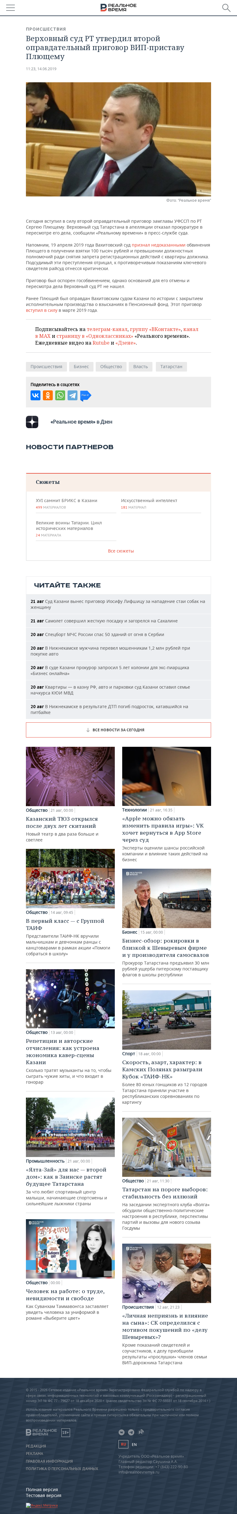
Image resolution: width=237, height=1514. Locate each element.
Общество (111, 366)
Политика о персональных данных (62, 1469)
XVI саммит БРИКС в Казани (66, 504)
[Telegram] (72, 395)
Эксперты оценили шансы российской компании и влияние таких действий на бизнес (165, 838)
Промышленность (45, 1161)
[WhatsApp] (60, 395)
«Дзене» (125, 342)
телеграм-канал (107, 329)
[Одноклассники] (48, 395)
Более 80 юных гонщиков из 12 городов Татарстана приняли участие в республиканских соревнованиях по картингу (164, 1082)
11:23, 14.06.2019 (41, 68)
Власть (140, 366)
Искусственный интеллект (149, 504)
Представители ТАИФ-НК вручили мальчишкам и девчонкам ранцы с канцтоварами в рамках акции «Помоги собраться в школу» (68, 937)
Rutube (101, 342)
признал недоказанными (158, 245)
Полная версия (42, 1489)
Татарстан (171, 366)
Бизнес (81, 366)
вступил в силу (41, 310)
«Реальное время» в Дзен (81, 421)
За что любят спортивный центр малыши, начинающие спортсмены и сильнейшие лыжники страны (66, 1186)
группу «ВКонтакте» (155, 329)
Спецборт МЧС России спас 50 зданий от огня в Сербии (97, 634)
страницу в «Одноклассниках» (94, 336)
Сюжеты (48, 481)
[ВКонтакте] (35, 395)
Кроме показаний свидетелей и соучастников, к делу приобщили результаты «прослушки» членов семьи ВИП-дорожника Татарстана (165, 1339)
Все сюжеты (121, 551)
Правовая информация (49, 1461)
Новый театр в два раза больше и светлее (62, 829)
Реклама (34, 1454)
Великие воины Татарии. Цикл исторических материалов (69, 528)
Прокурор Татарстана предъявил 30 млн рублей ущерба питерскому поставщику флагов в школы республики (165, 957)
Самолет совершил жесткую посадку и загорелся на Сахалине (104, 621)
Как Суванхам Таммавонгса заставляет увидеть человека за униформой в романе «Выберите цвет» (67, 1304)
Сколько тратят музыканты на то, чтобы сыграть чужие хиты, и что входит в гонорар (68, 1061)
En (134, 1444)
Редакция (36, 1446)
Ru (123, 1444)
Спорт (128, 1053)
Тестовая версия (43, 1495)
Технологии (134, 809)
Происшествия (46, 29)
